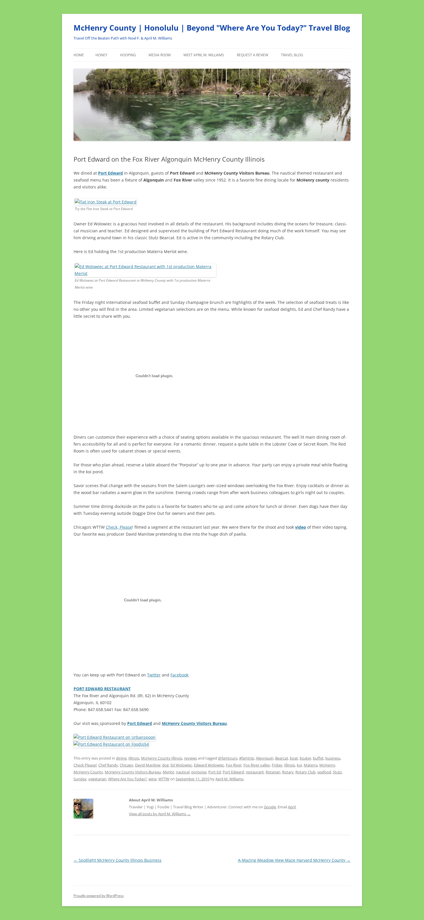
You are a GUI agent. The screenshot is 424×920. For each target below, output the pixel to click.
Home (79, 55)
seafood (324, 772)
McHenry (327, 765)
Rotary (288, 772)
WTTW (163, 778)
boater (305, 758)
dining (121, 758)
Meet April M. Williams (203, 55)
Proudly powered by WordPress (99, 895)
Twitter (154, 675)
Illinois (133, 758)
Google (270, 806)
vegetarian (97, 778)
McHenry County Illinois (161, 758)
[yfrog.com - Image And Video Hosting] (145, 273)
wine (153, 778)
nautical (183, 772)
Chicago (126, 765)
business (332, 758)
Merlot (168, 772)
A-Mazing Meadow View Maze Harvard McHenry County (294, 860)
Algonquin (264, 758)
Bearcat (281, 758)
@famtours (227, 758)
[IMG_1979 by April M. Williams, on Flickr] (105, 202)
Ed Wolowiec (181, 765)
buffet (318, 758)
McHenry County (88, 772)
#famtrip (246, 758)
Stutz (337, 772)
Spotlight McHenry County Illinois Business (118, 860)
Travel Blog (292, 55)
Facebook (179, 675)
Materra (311, 765)
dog (165, 765)
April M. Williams (229, 778)
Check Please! (85, 765)
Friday (277, 765)
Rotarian (273, 772)
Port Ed (214, 772)
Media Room (160, 55)
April (292, 806)
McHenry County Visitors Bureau (194, 723)
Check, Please (119, 527)
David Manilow (147, 765)
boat (294, 758)
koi (299, 765)
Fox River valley (256, 765)
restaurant (255, 772)
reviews (190, 758)
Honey (101, 55)
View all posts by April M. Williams (160, 813)
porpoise (199, 772)
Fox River (234, 765)
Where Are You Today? (127, 778)
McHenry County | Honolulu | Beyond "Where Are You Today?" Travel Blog (212, 28)
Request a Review (252, 55)
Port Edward (110, 173)
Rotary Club (305, 772)
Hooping (128, 55)
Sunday (80, 778)
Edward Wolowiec (209, 765)
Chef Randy (108, 765)
